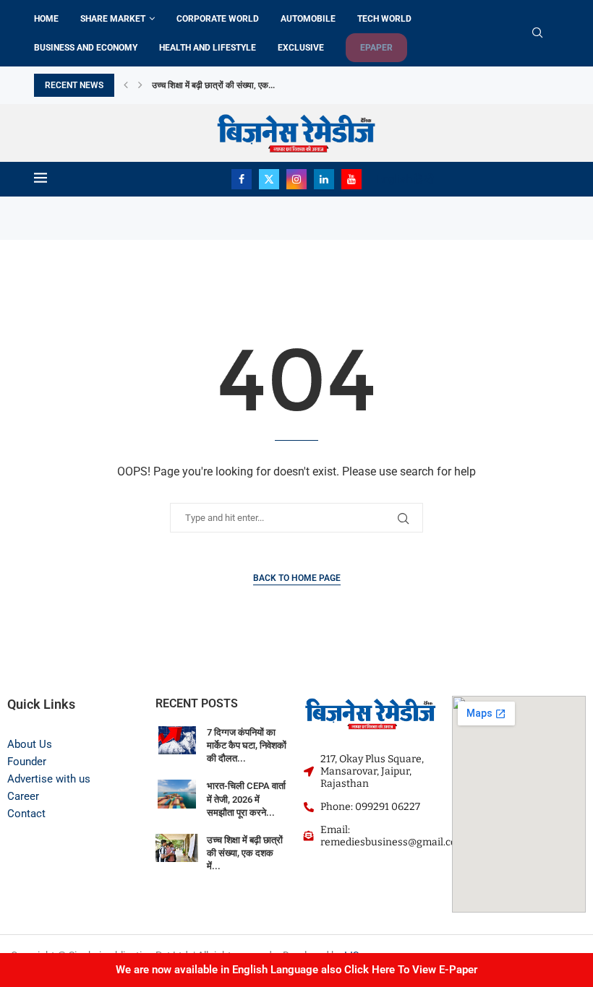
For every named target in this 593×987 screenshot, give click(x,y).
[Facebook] (241, 179)
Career (23, 796)
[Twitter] (269, 179)
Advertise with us (48, 778)
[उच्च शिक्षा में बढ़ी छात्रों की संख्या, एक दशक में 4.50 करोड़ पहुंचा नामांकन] (176, 848)
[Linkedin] (324, 179)
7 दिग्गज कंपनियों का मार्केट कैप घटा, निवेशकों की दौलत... (246, 745)
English (393, 179)
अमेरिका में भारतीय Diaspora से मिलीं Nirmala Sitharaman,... (268, 85)
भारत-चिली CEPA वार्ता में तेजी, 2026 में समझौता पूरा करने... (246, 798)
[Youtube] (351, 179)
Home (46, 19)
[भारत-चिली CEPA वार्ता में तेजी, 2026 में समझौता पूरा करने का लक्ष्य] (176, 794)
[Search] (537, 33)
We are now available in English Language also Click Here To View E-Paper (296, 969)
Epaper (376, 48)
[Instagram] (296, 179)
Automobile (308, 19)
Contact (26, 813)
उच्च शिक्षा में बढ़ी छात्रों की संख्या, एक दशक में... (245, 853)
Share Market (112, 19)
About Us (29, 744)
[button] (126, 85)
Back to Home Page (297, 578)
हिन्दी (423, 179)
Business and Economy (85, 48)
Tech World (384, 19)
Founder (26, 761)
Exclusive (301, 48)
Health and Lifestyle (207, 48)
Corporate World (217, 19)
